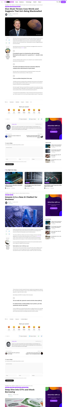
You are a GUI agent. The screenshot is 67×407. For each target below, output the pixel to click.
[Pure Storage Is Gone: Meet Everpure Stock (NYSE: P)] (47, 151)
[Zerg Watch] (9, 2)
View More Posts (38, 124)
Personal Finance (25, 387)
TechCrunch (39, 236)
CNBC (23, 47)
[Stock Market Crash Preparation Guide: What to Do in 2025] (53, 178)
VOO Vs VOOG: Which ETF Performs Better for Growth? (7, 247)
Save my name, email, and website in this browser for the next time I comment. (16, 161)
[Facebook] (6, 40)
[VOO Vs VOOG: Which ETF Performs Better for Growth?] (7, 241)
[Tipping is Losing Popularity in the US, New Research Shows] (7, 50)
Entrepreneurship (13, 6)
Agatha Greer (10, 394)
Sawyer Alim (14, 124)
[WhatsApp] (6, 43)
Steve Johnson (36, 225)
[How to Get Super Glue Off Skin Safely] (47, 156)
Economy (12, 387)
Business (7, 6)
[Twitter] (9, 40)
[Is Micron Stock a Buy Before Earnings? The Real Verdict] (47, 146)
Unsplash (40, 225)
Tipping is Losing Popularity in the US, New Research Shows (8, 56)
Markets (8, 182)
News (19, 6)
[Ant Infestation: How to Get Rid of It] (47, 161)
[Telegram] (9, 43)
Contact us (54, 131)
